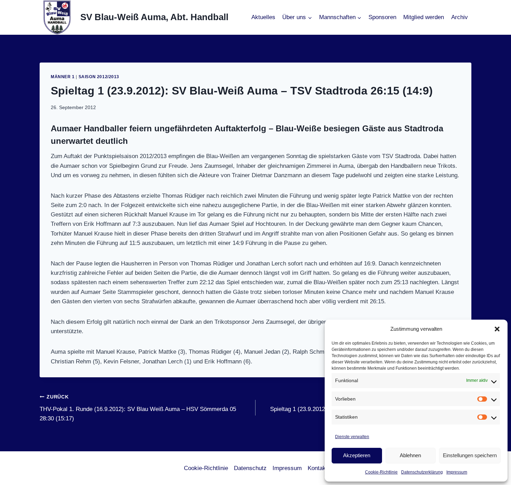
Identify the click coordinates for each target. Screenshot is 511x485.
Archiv (459, 17)
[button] (497, 329)
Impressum (456, 472)
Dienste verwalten (352, 436)
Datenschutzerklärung (422, 472)
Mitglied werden (423, 17)
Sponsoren (382, 17)
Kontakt (317, 468)
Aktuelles (263, 17)
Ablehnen (410, 455)
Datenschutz (250, 468)
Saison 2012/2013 (99, 76)
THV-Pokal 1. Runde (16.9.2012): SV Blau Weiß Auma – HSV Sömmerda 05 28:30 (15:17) (138, 408)
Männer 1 (63, 76)
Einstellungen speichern (470, 455)
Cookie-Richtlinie (381, 472)
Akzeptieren (356, 455)
